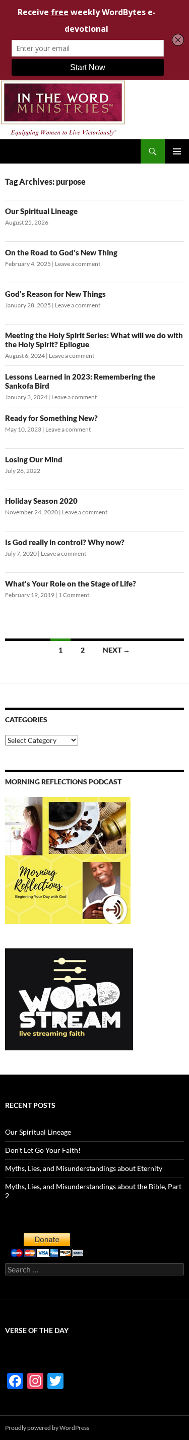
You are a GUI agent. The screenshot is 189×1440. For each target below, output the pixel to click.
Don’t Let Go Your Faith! (43, 1150)
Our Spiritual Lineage (41, 211)
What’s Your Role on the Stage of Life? (70, 583)
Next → (116, 650)
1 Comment (73, 595)
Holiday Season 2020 (41, 500)
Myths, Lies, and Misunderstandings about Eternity (83, 1168)
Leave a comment (77, 264)
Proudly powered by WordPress (47, 1427)
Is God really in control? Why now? (64, 542)
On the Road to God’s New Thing (61, 252)
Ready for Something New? (51, 417)
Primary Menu (177, 151)
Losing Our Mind (33, 459)
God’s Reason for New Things (55, 293)
